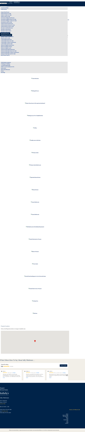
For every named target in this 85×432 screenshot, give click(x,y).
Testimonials (3, 59)
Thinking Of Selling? (5, 63)
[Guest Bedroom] (35, 202)
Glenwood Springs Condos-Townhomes (10, 52)
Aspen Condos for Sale (6, 15)
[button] (35, 341)
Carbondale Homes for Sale (7, 40)
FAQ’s (2, 71)
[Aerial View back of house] (35, 239)
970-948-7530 (5, 411)
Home (67, 414)
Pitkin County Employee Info (7, 66)
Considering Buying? (5, 65)
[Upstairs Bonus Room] (35, 177)
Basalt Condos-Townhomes (7, 36)
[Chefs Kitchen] (35, 78)
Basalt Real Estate (5, 33)
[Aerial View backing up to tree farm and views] (35, 276)
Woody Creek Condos (6, 30)
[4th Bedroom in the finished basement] (35, 226)
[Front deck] (35, 263)
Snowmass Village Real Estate (7, 17)
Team (2, 58)
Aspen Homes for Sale (6, 13)
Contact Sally (2, 403)
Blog (2, 74)
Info (1, 61)
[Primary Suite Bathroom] (35, 165)
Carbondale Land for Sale (6, 43)
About (2, 56)
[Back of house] (35, 251)
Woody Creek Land (5, 32)
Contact (2, 75)
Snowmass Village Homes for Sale (8, 19)
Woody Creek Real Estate (7, 28)
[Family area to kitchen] (35, 140)
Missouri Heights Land (6, 48)
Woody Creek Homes (6, 29)
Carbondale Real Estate (6, 39)
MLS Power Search (5, 55)
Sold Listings (4, 9)
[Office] (35, 128)
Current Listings (4, 7)
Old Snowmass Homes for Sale (8, 25)
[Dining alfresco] (35, 90)
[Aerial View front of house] (35, 288)
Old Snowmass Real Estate (7, 23)
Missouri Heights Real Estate (7, 45)
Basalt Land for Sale (5, 38)
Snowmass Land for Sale (6, 22)
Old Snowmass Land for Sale (7, 26)
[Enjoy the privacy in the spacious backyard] (35, 103)
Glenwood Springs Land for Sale (8, 53)
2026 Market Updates (6, 62)
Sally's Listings (4, 6)
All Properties (4, 10)
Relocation (3, 68)
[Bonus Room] (35, 189)
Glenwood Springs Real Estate (8, 49)
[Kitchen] (35, 313)
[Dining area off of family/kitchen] (35, 115)
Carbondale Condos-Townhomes (8, 42)
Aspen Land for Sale (5, 16)
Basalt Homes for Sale (6, 35)
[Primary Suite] (35, 152)
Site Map (3, 72)
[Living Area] (35, 301)
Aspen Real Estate (5, 12)
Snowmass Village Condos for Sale (9, 20)
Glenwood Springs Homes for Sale (8, 51)
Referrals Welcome (5, 69)
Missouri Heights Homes (6, 46)
